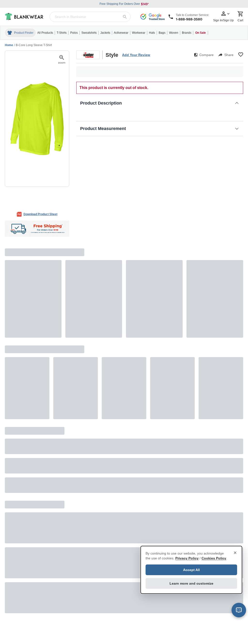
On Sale (200, 32)
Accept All (191, 570)
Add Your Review (136, 55)
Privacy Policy (187, 558)
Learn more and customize (191, 583)
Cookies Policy (214, 558)
